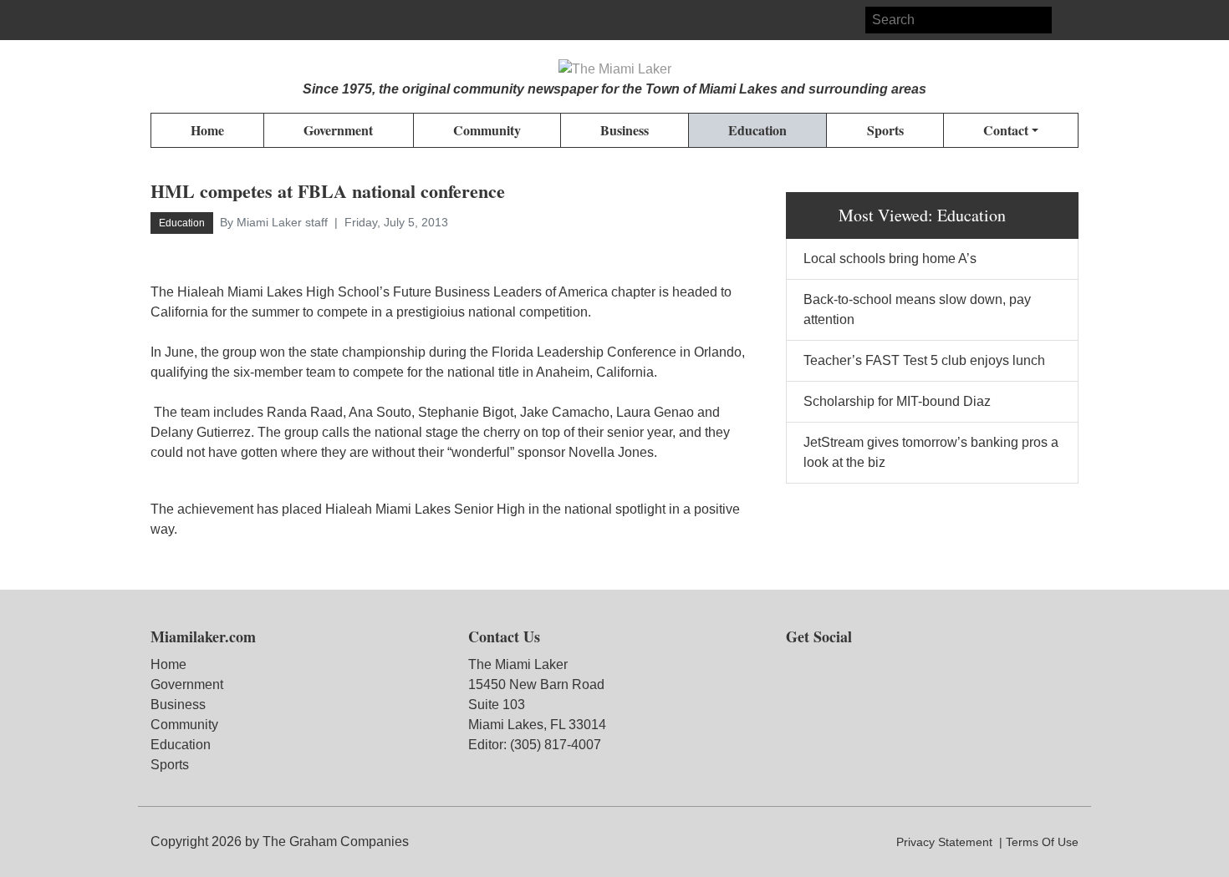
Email (224, 20)
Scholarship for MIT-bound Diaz (897, 401)
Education (180, 745)
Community (184, 724)
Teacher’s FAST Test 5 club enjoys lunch (924, 360)
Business (178, 704)
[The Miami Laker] (614, 69)
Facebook (163, 20)
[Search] (1065, 20)
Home (168, 664)
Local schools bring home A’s (890, 258)
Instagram (194, 20)
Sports (169, 765)
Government (186, 684)
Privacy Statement (944, 842)
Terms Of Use (1042, 842)
